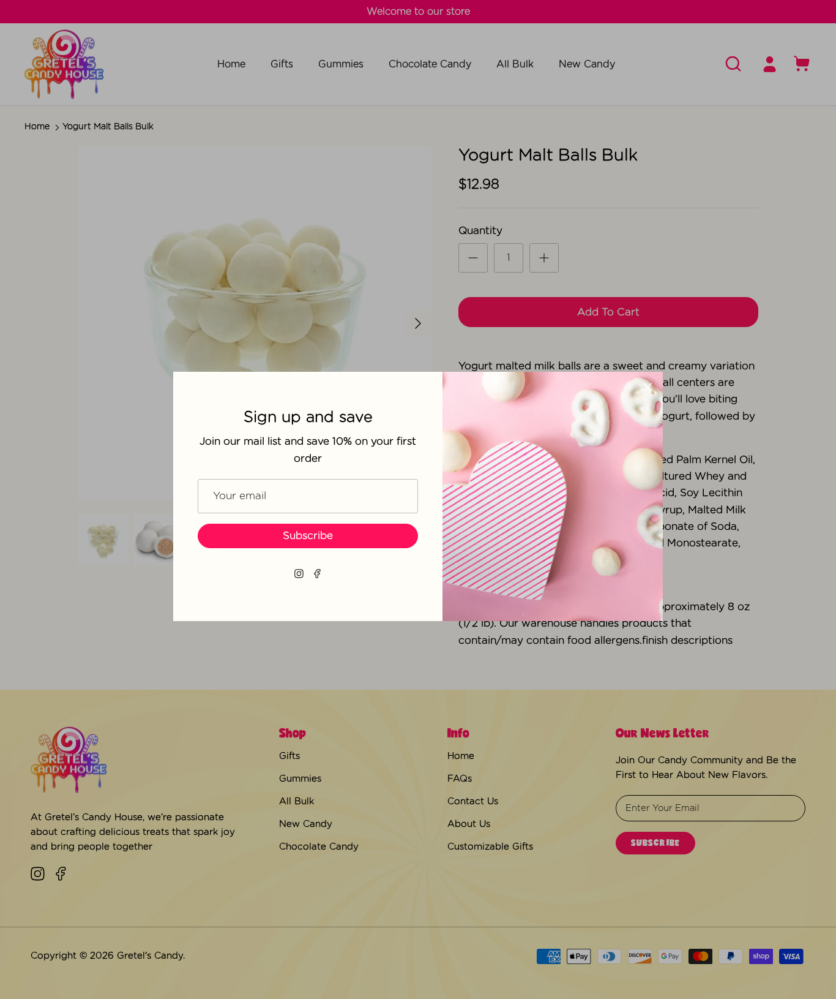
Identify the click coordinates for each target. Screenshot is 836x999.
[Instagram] (299, 573)
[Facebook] (317, 573)
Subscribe (308, 535)
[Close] (647, 387)
